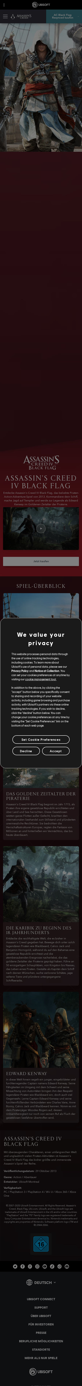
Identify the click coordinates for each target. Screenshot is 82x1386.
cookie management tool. (40, 679)
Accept (56, 751)
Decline (26, 751)
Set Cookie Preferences (41, 739)
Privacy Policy (20, 670)
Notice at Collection (47, 670)
